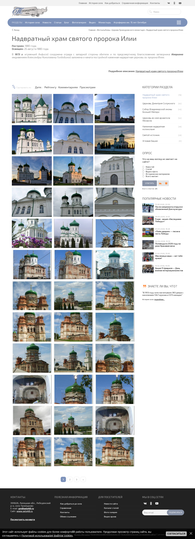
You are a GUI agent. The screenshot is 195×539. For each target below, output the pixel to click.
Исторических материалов (158, 174)
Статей (149, 169)
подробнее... (159, 299)
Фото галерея (110, 512)
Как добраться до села (71, 503)
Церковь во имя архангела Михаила (156, 119)
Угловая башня (150, 140)
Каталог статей (111, 508)
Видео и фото (152, 171)
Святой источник (151, 135)
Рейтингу (50, 87)
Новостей (150, 167)
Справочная (65, 508)
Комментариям (68, 87)
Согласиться (176, 534)
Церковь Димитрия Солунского (158, 103)
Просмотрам (88, 87)
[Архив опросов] (166, 183)
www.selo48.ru (25, 511)
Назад (16, 30)
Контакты (65, 512)
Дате (38, 87)
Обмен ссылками (68, 516)
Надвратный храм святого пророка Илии (159, 71)
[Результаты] (160, 183)
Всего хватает (152, 176)
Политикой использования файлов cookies (47, 535)
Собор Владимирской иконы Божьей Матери (157, 110)
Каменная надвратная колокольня (153, 127)
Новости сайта (111, 503)
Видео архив (110, 516)
